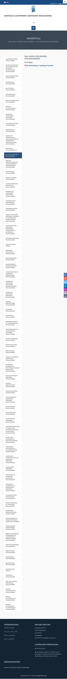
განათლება (12, 41)
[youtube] (65, 278)
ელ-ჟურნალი (38, 632)
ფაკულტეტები (38, 635)
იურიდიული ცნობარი (40, 627)
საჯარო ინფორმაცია (40, 630)
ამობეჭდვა (29, 62)
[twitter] (65, 282)
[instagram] (65, 290)
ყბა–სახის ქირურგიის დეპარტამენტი (47, 41)
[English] (8, 2)
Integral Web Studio (42, 675)
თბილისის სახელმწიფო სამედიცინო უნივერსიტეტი (16, 667)
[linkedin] (65, 286)
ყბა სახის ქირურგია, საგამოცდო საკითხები (40, 65)
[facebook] (65, 275)
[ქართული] (5, 2)
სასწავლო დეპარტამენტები (25, 41)
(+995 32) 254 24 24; (41, 648)
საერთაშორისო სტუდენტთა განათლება (45, 638)
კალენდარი (53, 3)
